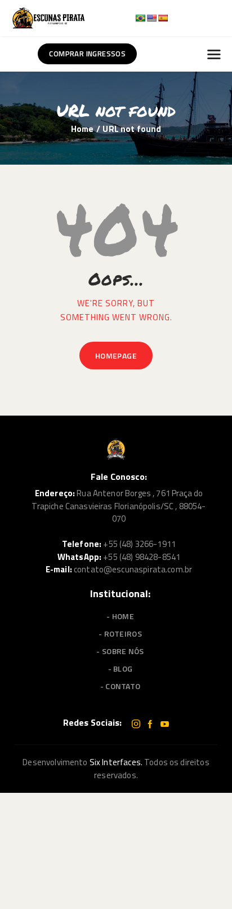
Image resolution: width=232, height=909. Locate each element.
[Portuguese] (140, 18)
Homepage (116, 355)
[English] (151, 18)
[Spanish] (163, 18)
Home (82, 129)
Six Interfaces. (116, 762)
